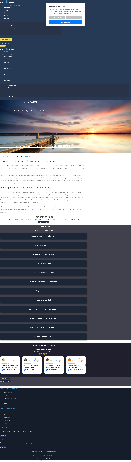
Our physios (7, 13)
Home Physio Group (7, 165)
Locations (9, 156)
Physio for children (43, 291)
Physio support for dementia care (43, 318)
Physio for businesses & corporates (43, 282)
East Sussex (19, 156)
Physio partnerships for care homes (43, 309)
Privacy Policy (43, 460)
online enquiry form (34, 209)
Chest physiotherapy (43, 245)
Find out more (43, 222)
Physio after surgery (43, 263)
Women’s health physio (43, 337)
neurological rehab (66, 178)
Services (6, 10)
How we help (8, 7)
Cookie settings (57, 17)
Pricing (6, 15)
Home (2, 156)
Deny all (74, 17)
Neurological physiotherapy (43, 254)
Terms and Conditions (43, 458)
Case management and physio (43, 236)
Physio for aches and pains (43, 273)
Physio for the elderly (43, 300)
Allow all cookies (65, 22)
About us (7, 18)
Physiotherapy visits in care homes (43, 327)
